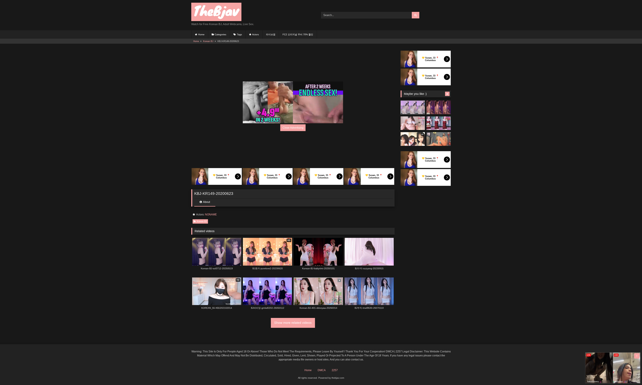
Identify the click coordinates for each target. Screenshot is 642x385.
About (206, 202)
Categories (220, 34)
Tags (239, 34)
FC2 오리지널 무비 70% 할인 (298, 34)
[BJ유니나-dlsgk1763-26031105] (438, 107)
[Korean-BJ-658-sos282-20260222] (413, 107)
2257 (335, 370)
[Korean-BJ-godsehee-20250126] (438, 123)
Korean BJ (208, 41)
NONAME (211, 214)
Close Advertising (293, 127)
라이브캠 (270, 34)
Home (201, 34)
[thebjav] (216, 12)
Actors (255, 34)
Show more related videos (293, 322)
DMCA (322, 370)
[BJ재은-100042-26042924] (438, 139)
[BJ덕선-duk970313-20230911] (413, 123)
